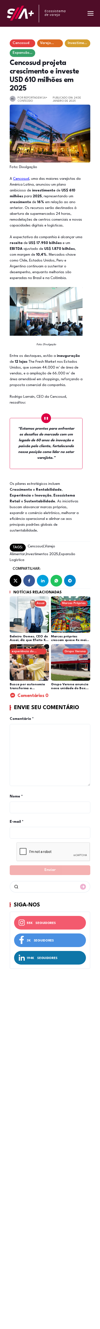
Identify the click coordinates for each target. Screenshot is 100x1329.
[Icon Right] (83, 887)
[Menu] (90, 13)
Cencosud (21, 179)
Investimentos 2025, (42, 554)
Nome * (16, 796)
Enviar (50, 870)
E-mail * (17, 822)
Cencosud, (36, 546)
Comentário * (22, 719)
